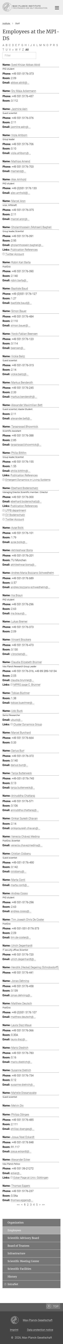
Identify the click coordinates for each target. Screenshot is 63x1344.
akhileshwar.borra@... (23, 564)
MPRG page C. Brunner (26, 684)
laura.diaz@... (19, 1039)
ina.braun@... (19, 613)
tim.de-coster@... (21, 937)
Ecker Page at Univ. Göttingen (30, 1177)
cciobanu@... (18, 871)
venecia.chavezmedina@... (26, 845)
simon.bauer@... (20, 325)
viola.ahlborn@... (21, 153)
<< (18, 1204)
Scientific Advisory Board (23, 1238)
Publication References (24, 249)
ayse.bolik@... (19, 542)
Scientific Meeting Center (23, 1261)
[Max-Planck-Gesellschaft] (17, 1320)
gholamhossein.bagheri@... (27, 245)
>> (43, 1204)
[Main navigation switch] (57, 7)
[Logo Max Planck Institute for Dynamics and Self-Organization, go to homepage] (25, 6)
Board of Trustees (18, 1245)
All (27, 49)
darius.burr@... (19, 765)
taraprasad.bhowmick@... (26, 444)
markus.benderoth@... (24, 396)
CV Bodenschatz (15, 515)
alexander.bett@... (21, 418)
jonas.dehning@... (21, 995)
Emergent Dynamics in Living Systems (27, 479)
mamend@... (18, 171)
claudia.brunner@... (22, 680)
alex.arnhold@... (20, 192)
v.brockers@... (19, 654)
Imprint (14, 1329)
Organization (16, 1222)
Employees (14, 1230)
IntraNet (13, 1284)
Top (55, 1306)
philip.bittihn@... (20, 470)
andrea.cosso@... (21, 911)
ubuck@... (17, 719)
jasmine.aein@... (20, 126)
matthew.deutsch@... (23, 1016)
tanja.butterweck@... (23, 787)
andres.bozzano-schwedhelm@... (30, 587)
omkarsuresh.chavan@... (25, 828)
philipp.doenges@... (22, 1128)
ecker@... (16, 1173)
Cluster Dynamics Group (27, 724)
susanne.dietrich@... (23, 1084)
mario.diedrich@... (21, 1062)
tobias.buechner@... (22, 702)
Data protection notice (40, 1329)
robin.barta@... (19, 280)
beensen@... (18, 348)
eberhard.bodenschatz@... (26, 501)
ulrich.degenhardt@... (23, 959)
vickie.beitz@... (19, 374)
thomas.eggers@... (22, 1200)
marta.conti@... (20, 885)
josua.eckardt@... (21, 1151)
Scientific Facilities (19, 1268)
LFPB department (15, 510)
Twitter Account (14, 254)
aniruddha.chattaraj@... (25, 810)
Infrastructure (16, 1253)
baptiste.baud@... (21, 303)
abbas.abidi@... (20, 82)
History (12, 1276)
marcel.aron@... (20, 219)
